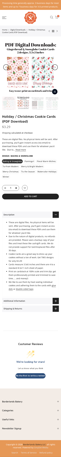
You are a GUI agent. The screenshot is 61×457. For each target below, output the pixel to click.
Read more (20, 149)
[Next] (55, 67)
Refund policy (45, 452)
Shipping (6, 132)
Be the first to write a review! (30, 375)
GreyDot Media (41, 447)
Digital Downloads (18, 29)
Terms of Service (29, 452)
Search (14, 452)
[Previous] (6, 67)
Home (4, 29)
